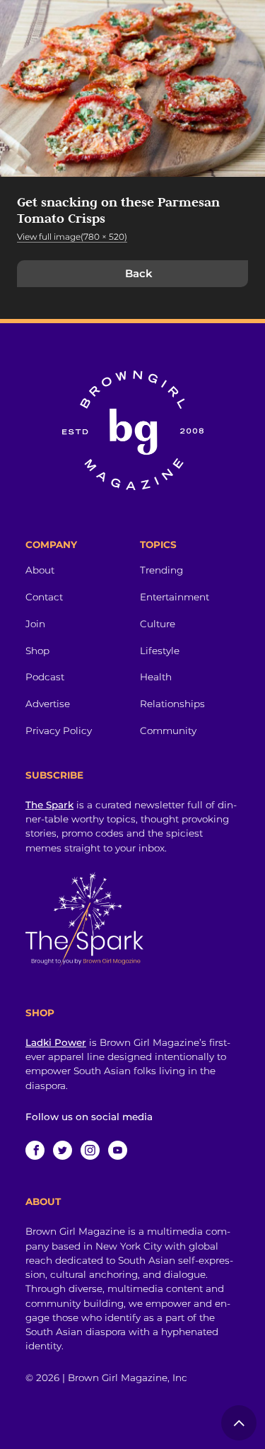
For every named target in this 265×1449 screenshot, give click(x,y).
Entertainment (174, 597)
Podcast (44, 676)
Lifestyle (159, 650)
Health (156, 676)
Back (139, 273)
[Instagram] (90, 1150)
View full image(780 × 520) (72, 236)
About (39, 570)
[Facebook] (35, 1150)
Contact (44, 597)
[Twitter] (62, 1150)
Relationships (172, 703)
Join (35, 623)
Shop (37, 650)
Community (168, 730)
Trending (161, 570)
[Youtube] (117, 1150)
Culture (157, 623)
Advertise (47, 703)
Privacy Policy (58, 730)
